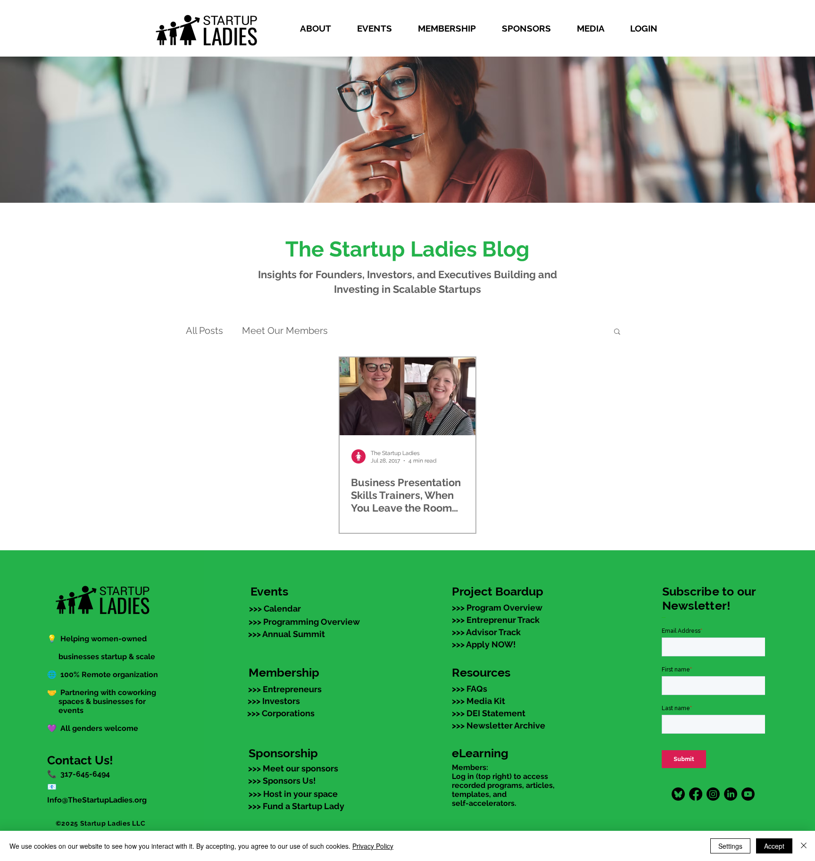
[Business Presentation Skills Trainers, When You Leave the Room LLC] (407, 396)
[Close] (803, 845)
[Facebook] (695, 794)
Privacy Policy (372, 846)
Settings (730, 846)
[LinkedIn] (730, 794)
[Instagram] (713, 794)
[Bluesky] (678, 794)
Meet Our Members (285, 330)
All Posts (204, 330)
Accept (774, 846)
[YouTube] (748, 794)
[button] (321, 28)
